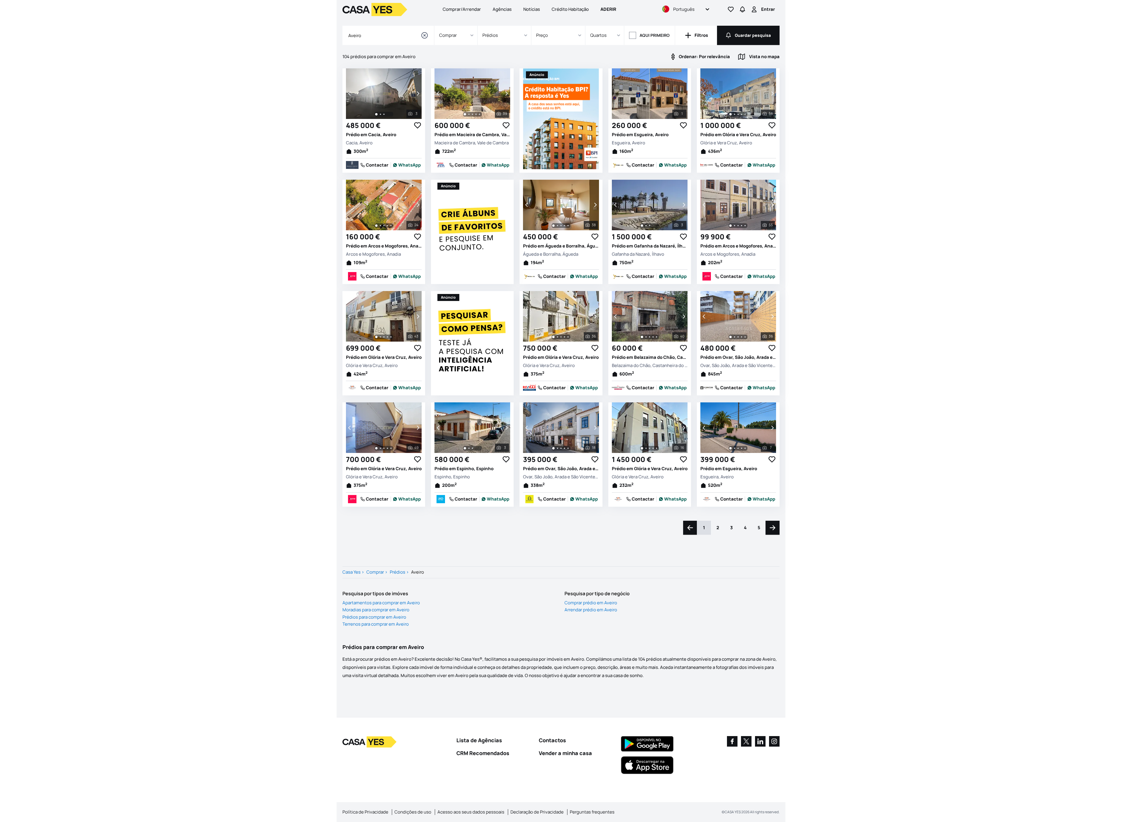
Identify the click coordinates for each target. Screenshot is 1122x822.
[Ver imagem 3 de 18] (561, 448)
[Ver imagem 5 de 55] (745, 225)
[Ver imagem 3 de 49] (384, 448)
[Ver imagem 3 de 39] (472, 114)
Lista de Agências (479, 740)
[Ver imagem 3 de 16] (649, 448)
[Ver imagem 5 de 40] (656, 337)
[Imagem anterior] (350, 93)
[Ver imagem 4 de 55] (741, 225)
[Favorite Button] (417, 125)
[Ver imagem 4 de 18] (564, 448)
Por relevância (704, 56)
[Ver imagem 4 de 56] (741, 114)
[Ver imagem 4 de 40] (653, 337)
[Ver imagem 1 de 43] (376, 337)
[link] (407, 165)
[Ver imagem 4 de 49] (387, 448)
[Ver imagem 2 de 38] (557, 225)
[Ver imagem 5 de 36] (568, 337)
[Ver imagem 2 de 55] (734, 225)
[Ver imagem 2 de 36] (557, 337)
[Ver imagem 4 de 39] (476, 114)
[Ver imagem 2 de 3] (380, 114)
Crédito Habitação (570, 9)
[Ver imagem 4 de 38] (564, 225)
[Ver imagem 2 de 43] (380, 337)
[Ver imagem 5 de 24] (391, 225)
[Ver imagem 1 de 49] (376, 448)
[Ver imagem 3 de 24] (384, 225)
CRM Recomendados (482, 753)
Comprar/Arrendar (462, 9)
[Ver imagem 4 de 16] (653, 448)
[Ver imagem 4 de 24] (387, 225)
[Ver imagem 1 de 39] (465, 114)
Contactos (552, 740)
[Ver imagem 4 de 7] (741, 448)
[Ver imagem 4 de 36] (564, 337)
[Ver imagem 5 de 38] (568, 225)
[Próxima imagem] (417, 93)
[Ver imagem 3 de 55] (738, 225)
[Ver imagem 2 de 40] (646, 337)
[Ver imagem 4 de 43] (387, 337)
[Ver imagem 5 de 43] (391, 337)
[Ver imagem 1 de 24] (376, 225)
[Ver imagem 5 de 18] (568, 448)
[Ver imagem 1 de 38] (553, 225)
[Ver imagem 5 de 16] (656, 448)
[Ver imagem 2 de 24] (380, 225)
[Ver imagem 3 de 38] (561, 225)
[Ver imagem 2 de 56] (734, 114)
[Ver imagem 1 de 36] (553, 337)
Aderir (608, 9)
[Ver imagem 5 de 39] (479, 114)
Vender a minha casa (565, 753)
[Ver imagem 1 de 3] (376, 114)
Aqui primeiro (655, 35)
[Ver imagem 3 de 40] (649, 337)
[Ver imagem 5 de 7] (745, 448)
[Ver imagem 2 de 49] (380, 448)
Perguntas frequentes (592, 812)
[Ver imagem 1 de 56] (730, 114)
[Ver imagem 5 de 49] (391, 448)
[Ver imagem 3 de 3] (384, 114)
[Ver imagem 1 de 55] (730, 225)
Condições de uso (412, 812)
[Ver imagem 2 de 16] (646, 448)
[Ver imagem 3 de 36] (561, 337)
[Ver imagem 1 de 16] (642, 448)
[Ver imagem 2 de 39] (469, 114)
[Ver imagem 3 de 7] (738, 448)
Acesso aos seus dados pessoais (470, 812)
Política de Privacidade (365, 812)
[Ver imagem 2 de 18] (557, 448)
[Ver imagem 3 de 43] (384, 337)
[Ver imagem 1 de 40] (642, 337)
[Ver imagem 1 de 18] (553, 448)
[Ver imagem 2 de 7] (734, 448)
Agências (502, 9)
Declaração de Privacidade (537, 812)
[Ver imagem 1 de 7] (730, 448)
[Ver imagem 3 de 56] (738, 114)
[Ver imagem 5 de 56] (745, 114)
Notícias (531, 9)
